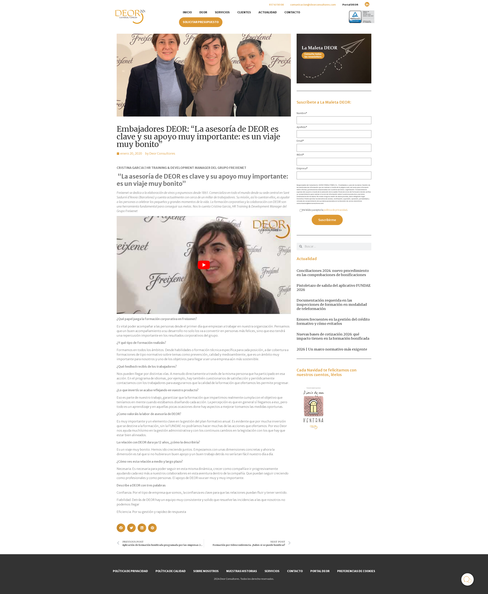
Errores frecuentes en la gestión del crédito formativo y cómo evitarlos (333, 321)
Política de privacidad (130, 571)
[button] (121, 528)
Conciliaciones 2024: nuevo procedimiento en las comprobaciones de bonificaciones (333, 272)
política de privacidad (335, 209)
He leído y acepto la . (325, 210)
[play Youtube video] (204, 265)
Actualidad (267, 12)
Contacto (292, 12)
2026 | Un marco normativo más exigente (332, 349)
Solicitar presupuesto (201, 22)
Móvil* (300, 155)
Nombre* (302, 113)
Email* (300, 141)
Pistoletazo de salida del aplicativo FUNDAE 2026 (334, 287)
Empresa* (302, 168)
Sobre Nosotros (206, 571)
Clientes (244, 12)
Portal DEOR (350, 4)
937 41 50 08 (276, 4)
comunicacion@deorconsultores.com (313, 4)
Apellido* (302, 127)
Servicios (222, 12)
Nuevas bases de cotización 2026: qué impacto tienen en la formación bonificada (333, 336)
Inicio (187, 12)
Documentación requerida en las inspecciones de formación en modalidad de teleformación (332, 304)
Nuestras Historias (241, 571)
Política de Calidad (171, 571)
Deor (203, 12)
